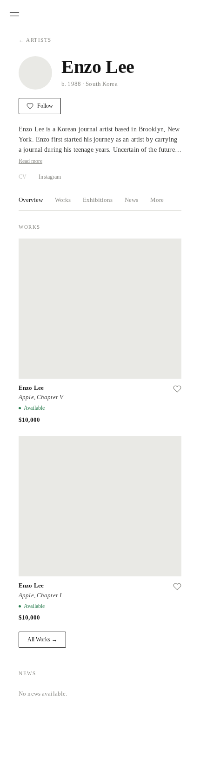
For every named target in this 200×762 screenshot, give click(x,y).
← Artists (35, 40)
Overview (31, 199)
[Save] (177, 389)
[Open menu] (14, 14)
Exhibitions (98, 199)
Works (63, 199)
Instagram (50, 177)
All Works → (42, 639)
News (131, 199)
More (157, 199)
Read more (30, 161)
